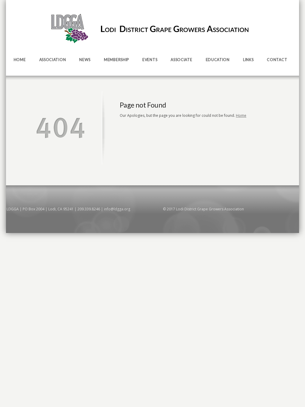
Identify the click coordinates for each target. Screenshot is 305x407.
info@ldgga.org (117, 209)
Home (241, 115)
